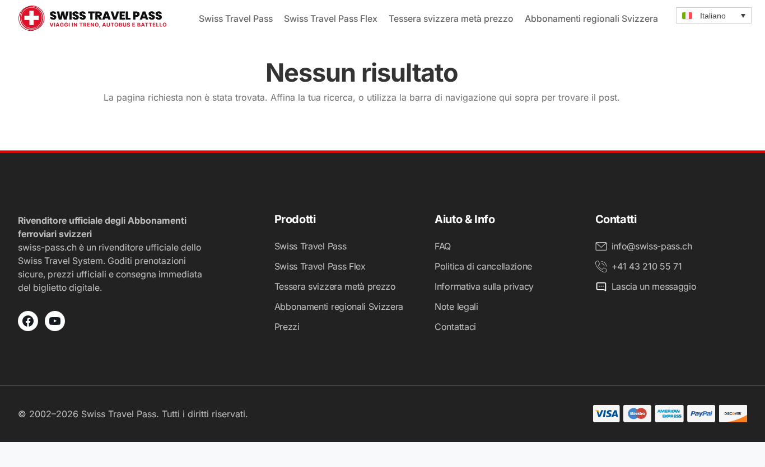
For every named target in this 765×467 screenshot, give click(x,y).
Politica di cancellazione (483, 266)
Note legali (456, 306)
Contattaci (455, 326)
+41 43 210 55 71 (647, 266)
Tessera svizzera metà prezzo (451, 18)
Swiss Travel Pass (236, 18)
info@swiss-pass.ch (652, 246)
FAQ (443, 246)
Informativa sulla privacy (484, 286)
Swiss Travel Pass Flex (330, 18)
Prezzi (287, 326)
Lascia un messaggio (654, 286)
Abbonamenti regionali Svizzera (591, 18)
